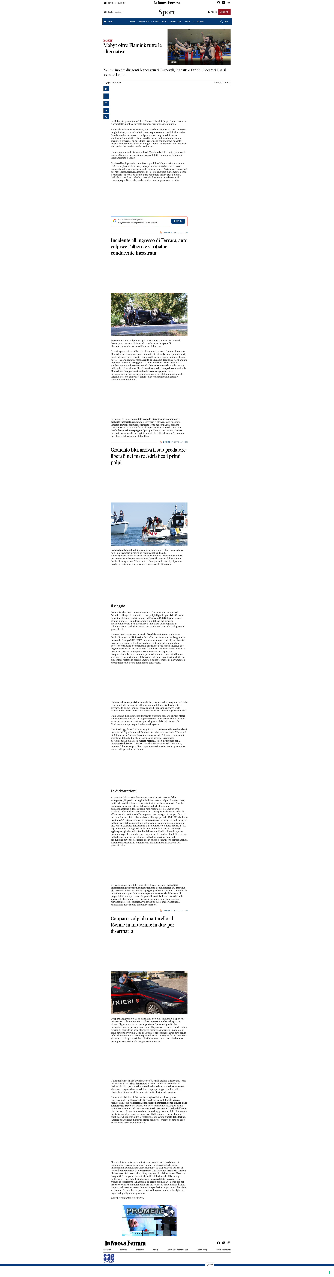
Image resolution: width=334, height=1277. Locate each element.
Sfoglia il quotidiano (116, 12)
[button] (149, 1220)
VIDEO (187, 22)
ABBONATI (224, 12)
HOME (132, 22)
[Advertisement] (130, 102)
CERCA (226, 22)
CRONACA (155, 22)
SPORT (164, 22)
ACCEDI (214, 12)
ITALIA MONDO (143, 22)
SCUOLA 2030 (198, 22)
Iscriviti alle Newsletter (116, 3)
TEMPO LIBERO (176, 22)
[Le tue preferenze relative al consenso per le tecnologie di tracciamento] (329, 1272)
